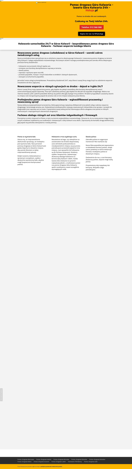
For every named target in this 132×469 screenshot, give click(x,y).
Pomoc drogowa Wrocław (61, 459)
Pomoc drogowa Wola (66, 301)
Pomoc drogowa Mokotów (66, 340)
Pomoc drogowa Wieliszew (66, 399)
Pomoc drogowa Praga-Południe (66, 330)
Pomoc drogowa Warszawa (26, 459)
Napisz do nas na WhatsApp (91, 34)
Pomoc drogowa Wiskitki (66, 428)
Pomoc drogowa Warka (66, 438)
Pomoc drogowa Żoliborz (66, 222)
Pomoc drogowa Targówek (66, 271)
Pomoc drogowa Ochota (66, 241)
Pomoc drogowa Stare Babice (66, 369)
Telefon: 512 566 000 (92, 27)
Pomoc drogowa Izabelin (66, 379)
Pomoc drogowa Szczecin (41, 461)
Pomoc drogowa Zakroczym (66, 419)
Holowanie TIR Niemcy (75, 461)
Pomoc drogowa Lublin (59, 461)
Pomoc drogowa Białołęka (66, 320)
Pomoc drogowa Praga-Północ (66, 232)
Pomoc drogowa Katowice (97, 459)
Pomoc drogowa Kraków (43, 459)
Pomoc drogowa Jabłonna (66, 389)
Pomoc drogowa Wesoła (66, 192)
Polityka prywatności (1, 394)
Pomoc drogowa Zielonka (66, 409)
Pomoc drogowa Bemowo (66, 281)
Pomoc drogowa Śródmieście (66, 261)
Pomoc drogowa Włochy (66, 202)
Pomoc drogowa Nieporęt (66, 360)
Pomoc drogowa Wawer (66, 251)
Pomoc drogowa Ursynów (66, 310)
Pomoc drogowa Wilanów (66, 212)
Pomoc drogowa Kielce (24, 461)
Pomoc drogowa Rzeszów (79, 459)
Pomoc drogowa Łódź (90, 461)
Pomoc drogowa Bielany (66, 291)
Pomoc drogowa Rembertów (66, 350)
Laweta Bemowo (66, 182)
